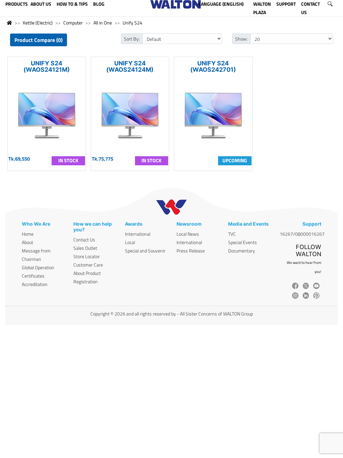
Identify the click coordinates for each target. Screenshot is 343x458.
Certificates (33, 275)
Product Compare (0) (38, 40)
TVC (232, 233)
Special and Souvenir (145, 250)
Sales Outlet (85, 247)
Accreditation (35, 284)
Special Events (242, 242)
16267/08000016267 (302, 233)
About (27, 242)
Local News (188, 233)
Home (27, 233)
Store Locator (86, 256)
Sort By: (132, 38)
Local (130, 242)
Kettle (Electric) (38, 22)
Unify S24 (132, 22)
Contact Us (84, 239)
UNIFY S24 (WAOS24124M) (129, 66)
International (137, 233)
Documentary (241, 250)
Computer (73, 22)
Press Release (191, 250)
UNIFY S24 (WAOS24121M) (46, 66)
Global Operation (38, 267)
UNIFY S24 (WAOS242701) (213, 66)
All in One (102, 22)
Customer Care (88, 264)
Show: (241, 38)
